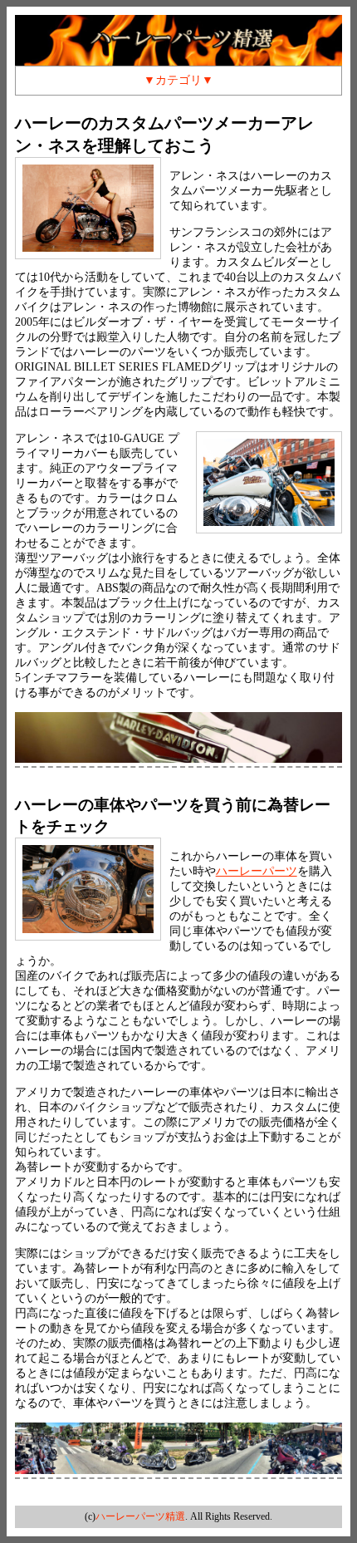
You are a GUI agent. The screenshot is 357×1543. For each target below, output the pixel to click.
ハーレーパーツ (256, 871)
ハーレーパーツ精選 (140, 1516)
